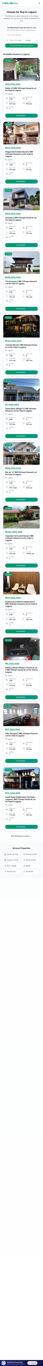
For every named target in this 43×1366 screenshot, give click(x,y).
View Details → (21, 115)
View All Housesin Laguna (20, 836)
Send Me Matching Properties (22, 45)
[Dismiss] (40, 1363)
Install (33, 1363)
